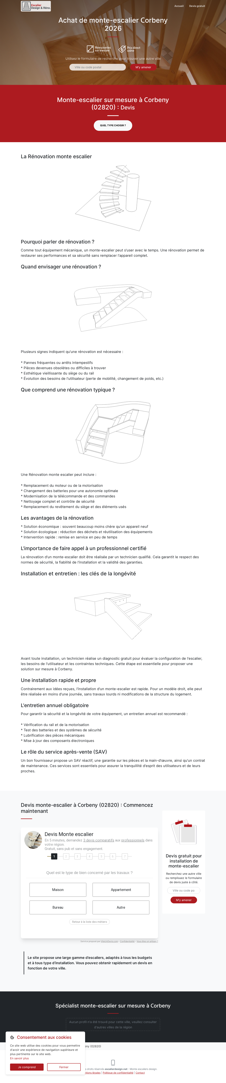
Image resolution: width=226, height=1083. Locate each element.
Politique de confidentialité (118, 1072)
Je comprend (27, 1067)
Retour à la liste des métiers (89, 922)
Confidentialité (127, 941)
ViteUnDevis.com (109, 941)
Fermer (64, 1067)
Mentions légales (90, 1072)
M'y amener (143, 67)
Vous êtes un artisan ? (147, 941)
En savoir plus (19, 1058)
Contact (140, 1072)
